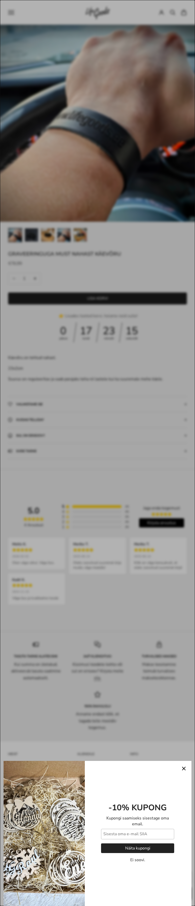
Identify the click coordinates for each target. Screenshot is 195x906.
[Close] (183, 768)
